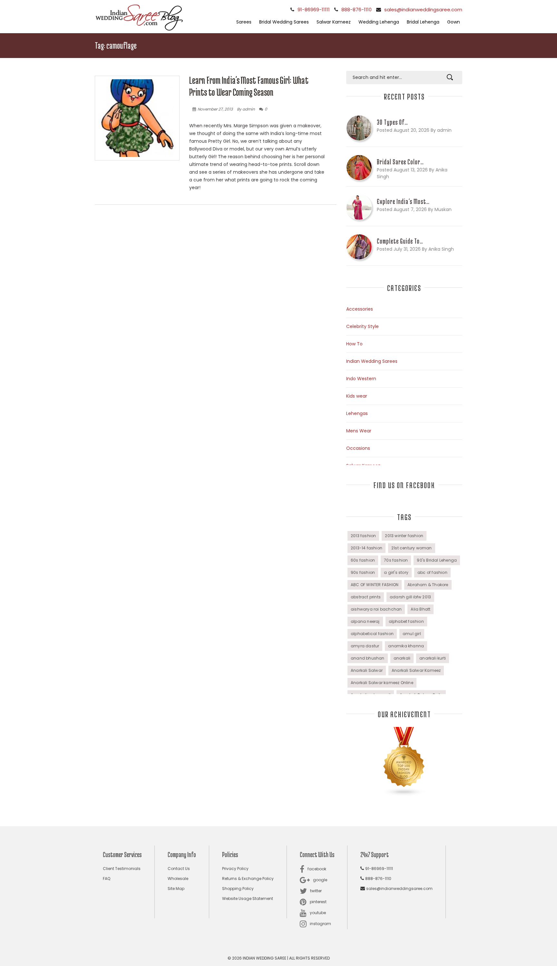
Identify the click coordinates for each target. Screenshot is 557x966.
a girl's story (396, 572)
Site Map (176, 888)
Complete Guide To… (400, 241)
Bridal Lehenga (423, 22)
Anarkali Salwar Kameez (416, 670)
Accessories (359, 309)
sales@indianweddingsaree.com (423, 9)
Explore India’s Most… (403, 201)
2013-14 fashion (366, 548)
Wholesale (178, 878)
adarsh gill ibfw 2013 (410, 597)
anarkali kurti (432, 658)
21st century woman (411, 548)
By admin (246, 109)
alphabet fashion (406, 621)
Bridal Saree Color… (400, 162)
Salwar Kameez (334, 22)
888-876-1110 (356, 9)
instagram (320, 923)
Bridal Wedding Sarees (284, 22)
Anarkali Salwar (367, 670)
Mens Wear (358, 431)
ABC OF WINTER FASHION (374, 584)
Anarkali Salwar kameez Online (382, 682)
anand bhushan (368, 658)
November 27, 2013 (215, 109)
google (320, 880)
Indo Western (361, 378)
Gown (453, 22)
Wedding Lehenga (378, 22)
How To (354, 344)
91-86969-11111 (314, 9)
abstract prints (366, 597)
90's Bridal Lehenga (437, 560)
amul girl (412, 633)
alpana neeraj (365, 621)
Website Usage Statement (247, 898)
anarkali (402, 658)
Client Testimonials (122, 868)
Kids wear (356, 396)
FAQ (106, 878)
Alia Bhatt (420, 609)
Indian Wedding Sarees (371, 361)
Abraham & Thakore (427, 584)
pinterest (318, 901)
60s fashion (363, 560)
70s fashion (396, 560)
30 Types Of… (392, 122)
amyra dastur (365, 646)
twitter (316, 891)
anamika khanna (406, 646)
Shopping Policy (238, 888)
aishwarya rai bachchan (376, 609)
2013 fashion (363, 535)
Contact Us (179, 868)
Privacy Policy (235, 868)
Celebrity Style (362, 326)
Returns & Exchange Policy (248, 878)
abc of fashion (432, 572)
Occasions (358, 448)
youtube (318, 912)
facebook (317, 869)
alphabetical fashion (372, 633)
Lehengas (357, 413)
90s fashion (363, 572)
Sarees (243, 22)
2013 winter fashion (404, 535)
